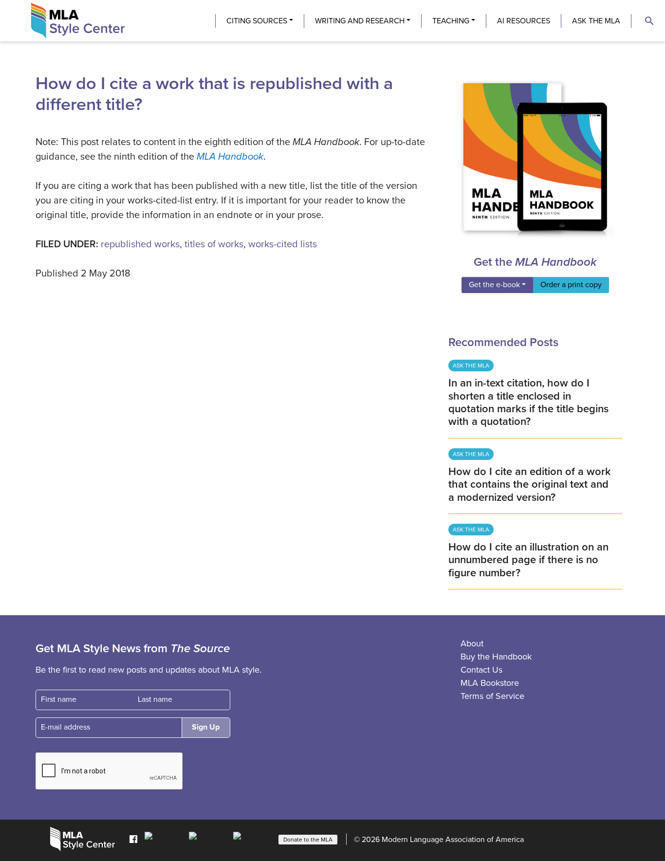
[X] (208, 838)
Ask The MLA (596, 21)
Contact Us (481, 669)
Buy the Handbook (496, 656)
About (472, 643)
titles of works (214, 244)
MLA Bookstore (490, 683)
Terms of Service (492, 696)
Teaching (450, 21)
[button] (649, 21)
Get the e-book (494, 285)
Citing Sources (256, 21)
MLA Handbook (230, 157)
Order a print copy (571, 285)
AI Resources (523, 21)
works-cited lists (282, 244)
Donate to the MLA (307, 839)
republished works (140, 244)
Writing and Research (360, 21)
